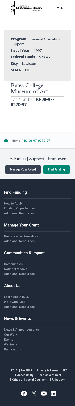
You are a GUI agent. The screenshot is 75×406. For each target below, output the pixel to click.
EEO (65, 370)
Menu (61, 8)
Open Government (49, 375)
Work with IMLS (14, 302)
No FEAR (26, 370)
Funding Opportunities (20, 208)
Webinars (10, 344)
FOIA (14, 370)
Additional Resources (19, 213)
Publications (13, 349)
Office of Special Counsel (28, 379)
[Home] (25, 8)
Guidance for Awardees (21, 236)
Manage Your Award (23, 169)
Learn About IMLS (16, 297)
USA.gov (58, 379)
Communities (13, 264)
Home (16, 141)
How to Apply (13, 203)
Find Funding (56, 169)
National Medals (15, 269)
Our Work (10, 334)
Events (8, 339)
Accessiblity (25, 375)
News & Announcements (21, 329)
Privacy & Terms (47, 370)
